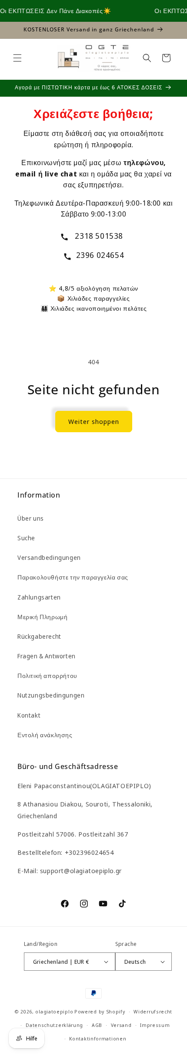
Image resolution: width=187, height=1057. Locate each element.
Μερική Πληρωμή (42, 617)
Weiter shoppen (93, 421)
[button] (17, 58)
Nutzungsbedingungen (50, 695)
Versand (121, 1025)
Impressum (155, 1025)
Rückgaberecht (39, 636)
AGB (97, 1025)
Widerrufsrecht (153, 1011)
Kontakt (28, 715)
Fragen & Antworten (46, 656)
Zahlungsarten (39, 597)
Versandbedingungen (49, 557)
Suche (26, 538)
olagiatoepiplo (54, 1011)
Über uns (30, 518)
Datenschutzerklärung (54, 1025)
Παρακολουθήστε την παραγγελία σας (72, 577)
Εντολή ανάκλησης (45, 735)
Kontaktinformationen (97, 1038)
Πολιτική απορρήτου (47, 675)
